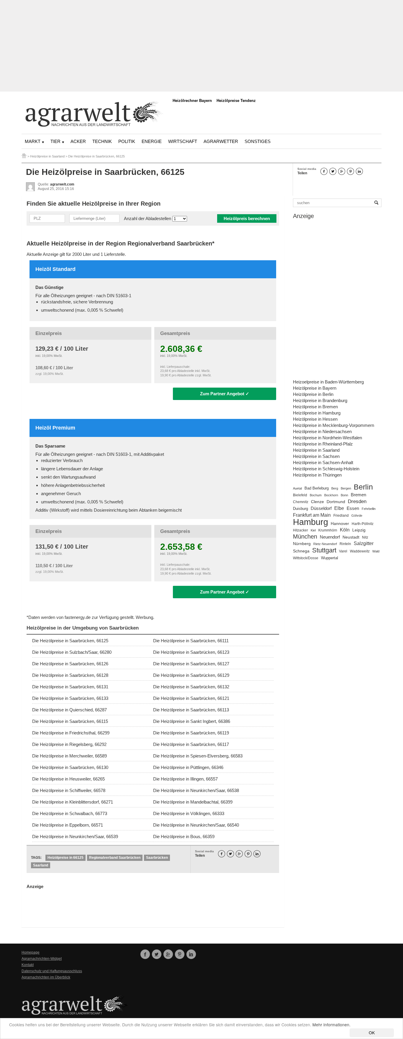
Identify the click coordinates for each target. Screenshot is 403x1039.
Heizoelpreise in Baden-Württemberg (328, 381)
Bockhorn (331, 495)
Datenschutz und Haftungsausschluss (52, 971)
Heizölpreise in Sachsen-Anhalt (323, 462)
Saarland (40, 865)
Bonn (344, 495)
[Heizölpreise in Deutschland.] (24, 156)
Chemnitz (300, 502)
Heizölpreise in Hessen (315, 419)
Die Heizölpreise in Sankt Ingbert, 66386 (191, 721)
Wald (375, 551)
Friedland (341, 515)
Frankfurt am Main (312, 515)
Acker (78, 141)
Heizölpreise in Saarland (316, 450)
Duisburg (300, 508)
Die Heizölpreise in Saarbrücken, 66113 (191, 709)
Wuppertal (329, 558)
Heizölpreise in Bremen (315, 406)
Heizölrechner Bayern (192, 100)
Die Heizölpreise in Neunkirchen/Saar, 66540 (196, 824)
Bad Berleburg (316, 488)
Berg (334, 488)
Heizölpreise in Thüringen (317, 474)
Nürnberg (302, 543)
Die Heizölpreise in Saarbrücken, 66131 (70, 686)
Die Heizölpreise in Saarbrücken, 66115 (70, 721)
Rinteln (345, 544)
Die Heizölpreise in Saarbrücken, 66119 (191, 732)
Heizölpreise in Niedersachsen (322, 431)
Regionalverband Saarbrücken (114, 858)
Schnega (301, 551)
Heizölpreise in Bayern (314, 388)
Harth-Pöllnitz (362, 524)
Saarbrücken (157, 858)
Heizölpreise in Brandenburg (320, 400)
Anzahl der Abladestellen (148, 218)
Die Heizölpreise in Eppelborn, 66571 (67, 824)
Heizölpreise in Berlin (313, 394)
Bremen (358, 494)
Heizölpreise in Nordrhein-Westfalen (327, 437)
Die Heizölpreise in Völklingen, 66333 (188, 813)
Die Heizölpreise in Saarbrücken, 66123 (191, 652)
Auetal (297, 488)
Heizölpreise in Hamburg (316, 412)
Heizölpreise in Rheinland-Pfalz (323, 443)
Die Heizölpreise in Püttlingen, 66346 (188, 767)
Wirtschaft (182, 141)
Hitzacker (300, 530)
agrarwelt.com (62, 184)
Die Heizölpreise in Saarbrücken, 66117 (191, 744)
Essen (353, 508)
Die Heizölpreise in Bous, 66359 (183, 836)
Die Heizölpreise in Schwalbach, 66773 (69, 813)
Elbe (339, 508)
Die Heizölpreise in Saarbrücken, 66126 (70, 663)
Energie (152, 141)
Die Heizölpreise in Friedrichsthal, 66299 (70, 732)
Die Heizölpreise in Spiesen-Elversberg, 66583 (198, 755)
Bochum (316, 495)
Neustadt (351, 537)
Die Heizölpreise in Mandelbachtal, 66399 (192, 801)
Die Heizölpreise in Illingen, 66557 (185, 778)
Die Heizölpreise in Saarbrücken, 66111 (191, 640)
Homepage (31, 952)
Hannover (340, 523)
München (305, 537)
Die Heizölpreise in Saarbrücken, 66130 (70, 767)
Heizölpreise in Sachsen (316, 456)
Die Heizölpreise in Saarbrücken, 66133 (70, 698)
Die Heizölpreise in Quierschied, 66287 (69, 709)
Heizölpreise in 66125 (65, 858)
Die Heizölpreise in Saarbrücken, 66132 (191, 686)
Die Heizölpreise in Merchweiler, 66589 (69, 755)
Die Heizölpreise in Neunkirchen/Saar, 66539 (75, 836)
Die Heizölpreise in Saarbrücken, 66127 (191, 663)
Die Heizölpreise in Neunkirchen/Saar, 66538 (196, 790)
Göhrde (356, 515)
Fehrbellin (369, 508)
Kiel (313, 530)
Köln (345, 529)
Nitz (365, 537)
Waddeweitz (360, 551)
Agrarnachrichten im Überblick (46, 977)
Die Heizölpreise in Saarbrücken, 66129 (191, 675)
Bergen (346, 488)
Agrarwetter (221, 141)
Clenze (317, 502)
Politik (126, 141)
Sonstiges (258, 141)
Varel (343, 551)
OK (372, 1032)
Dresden (357, 501)
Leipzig (359, 530)
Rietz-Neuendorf (325, 544)
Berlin (363, 487)
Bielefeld (300, 495)
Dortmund (336, 502)
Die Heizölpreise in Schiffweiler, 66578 (68, 790)
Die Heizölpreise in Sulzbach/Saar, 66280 (72, 652)
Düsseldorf (321, 508)
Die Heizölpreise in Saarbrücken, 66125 (70, 640)
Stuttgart (324, 550)
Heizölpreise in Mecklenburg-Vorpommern (333, 425)
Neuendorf (330, 537)
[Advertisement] (201, 45)
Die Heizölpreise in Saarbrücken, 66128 (70, 675)
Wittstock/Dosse (305, 558)
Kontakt (28, 965)
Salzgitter (363, 543)
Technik (102, 141)
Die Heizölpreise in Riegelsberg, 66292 (69, 744)
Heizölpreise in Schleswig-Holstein (326, 468)
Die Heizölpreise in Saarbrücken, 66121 (191, 698)
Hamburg (310, 522)
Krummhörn (327, 530)
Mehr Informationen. (331, 1024)
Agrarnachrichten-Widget (42, 959)
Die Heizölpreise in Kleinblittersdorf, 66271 (72, 801)
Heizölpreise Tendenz (236, 100)
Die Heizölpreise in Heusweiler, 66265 (68, 778)
